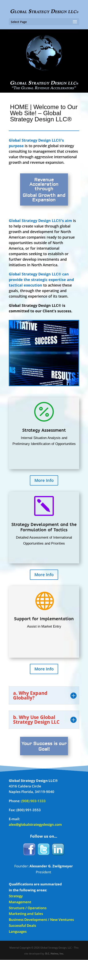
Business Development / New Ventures (41, 919)
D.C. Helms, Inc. (54, 953)
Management (20, 902)
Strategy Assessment (44, 430)
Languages (18, 931)
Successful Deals (22, 925)
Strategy (16, 896)
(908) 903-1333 (33, 800)
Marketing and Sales (26, 913)
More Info (44, 480)
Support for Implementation (44, 618)
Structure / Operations (27, 907)
